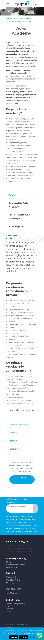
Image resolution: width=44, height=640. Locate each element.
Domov (9, 18)
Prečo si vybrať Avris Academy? (19, 217)
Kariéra (8, 611)
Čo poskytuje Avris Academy (18, 205)
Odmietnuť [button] (24, 637)
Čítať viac (32, 637)
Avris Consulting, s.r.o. (20, 624)
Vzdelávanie (11, 21)
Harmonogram (16, 226)
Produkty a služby (21, 18)
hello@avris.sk (12, 593)
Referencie (10, 609)
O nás (8, 606)
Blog (8, 614)
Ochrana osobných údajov (15, 604)
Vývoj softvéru (11, 567)
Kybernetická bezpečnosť (15, 565)
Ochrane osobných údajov (21, 471)
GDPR (8, 562)
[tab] (22, 195)
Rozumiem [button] (13, 637)
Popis (12, 195)
